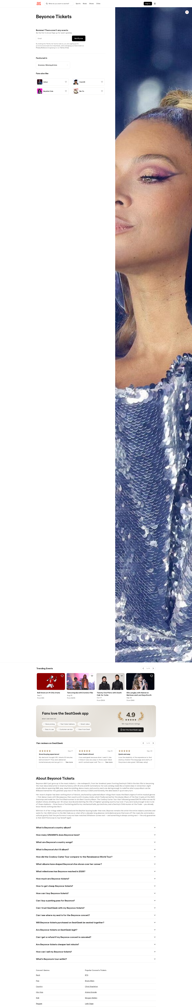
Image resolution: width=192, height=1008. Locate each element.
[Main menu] (155, 3)
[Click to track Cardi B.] (102, 82)
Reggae (39, 1003)
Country (39, 986)
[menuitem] (78, 3)
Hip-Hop (39, 992)
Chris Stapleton (91, 986)
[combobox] (58, 4)
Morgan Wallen (91, 998)
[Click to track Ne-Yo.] (102, 91)
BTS (86, 975)
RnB (37, 998)
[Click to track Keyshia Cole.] (66, 91)
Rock (38, 975)
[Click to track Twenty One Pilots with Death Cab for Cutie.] (122, 676)
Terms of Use (64, 48)
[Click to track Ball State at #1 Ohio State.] (62, 676)
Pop (37, 981)
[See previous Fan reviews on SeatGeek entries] (143, 743)
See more (69, 762)
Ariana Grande (91, 992)
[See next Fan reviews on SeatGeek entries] (153, 743)
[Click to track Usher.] (66, 82)
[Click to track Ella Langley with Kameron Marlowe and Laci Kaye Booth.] (152, 676)
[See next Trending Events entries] (153, 668)
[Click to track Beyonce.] (187, 12)
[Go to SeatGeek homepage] (39, 3)
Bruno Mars (89, 981)
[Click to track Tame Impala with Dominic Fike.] (92, 676)
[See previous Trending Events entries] (143, 668)
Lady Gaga (89, 1003)
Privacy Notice (41, 48)
